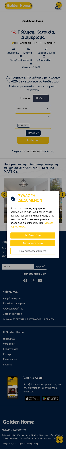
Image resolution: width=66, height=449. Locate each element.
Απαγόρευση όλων (33, 242)
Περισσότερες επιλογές (32, 250)
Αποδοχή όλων (33, 235)
